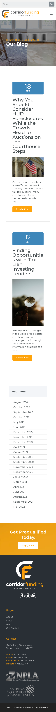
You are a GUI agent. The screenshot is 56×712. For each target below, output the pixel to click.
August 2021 (20, 496)
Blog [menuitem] (8, 624)
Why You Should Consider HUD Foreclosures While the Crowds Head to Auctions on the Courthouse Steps (27, 125)
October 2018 (21, 417)
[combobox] (25, 4)
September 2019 (23, 457)
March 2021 (20, 481)
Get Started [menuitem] (12, 628)
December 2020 (23, 471)
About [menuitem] (9, 617)
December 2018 (23, 442)
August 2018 (20, 402)
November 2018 (23, 437)
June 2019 (19, 427)
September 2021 (23, 501)
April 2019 (19, 447)
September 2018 (23, 412)
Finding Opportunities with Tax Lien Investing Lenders (27, 262)
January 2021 (21, 476)
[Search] (51, 4)
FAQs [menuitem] (9, 620)
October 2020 (21, 407)
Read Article (22, 209)
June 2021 (19, 491)
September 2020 (23, 461)
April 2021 (19, 486)
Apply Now (28, 545)
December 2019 (23, 432)
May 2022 (19, 506)
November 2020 (23, 466)
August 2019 (20, 452)
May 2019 (18, 422)
